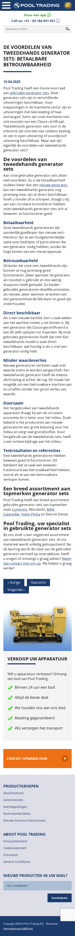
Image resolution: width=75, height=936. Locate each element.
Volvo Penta (30, 514)
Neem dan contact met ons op (37, 561)
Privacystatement (15, 841)
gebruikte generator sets (29, 93)
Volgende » (16, 589)
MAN (50, 509)
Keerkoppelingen (15, 807)
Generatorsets (13, 800)
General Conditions (16, 862)
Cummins (19, 509)
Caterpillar (11, 514)
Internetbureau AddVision (18, 928)
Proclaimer (10, 855)
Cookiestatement (15, 848)
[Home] (43, 5)
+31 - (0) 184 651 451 (39, 21)
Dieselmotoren (13, 793)
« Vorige (14, 582)
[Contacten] (37, 14)
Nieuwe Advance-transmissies (24, 820)
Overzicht (38, 582)
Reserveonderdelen (17, 814)
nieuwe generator (53, 185)
